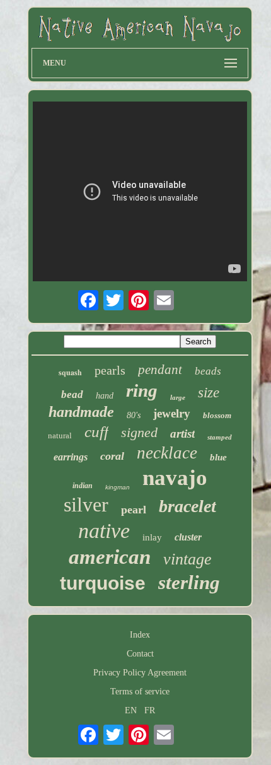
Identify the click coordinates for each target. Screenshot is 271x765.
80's (134, 415)
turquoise (103, 583)
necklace (167, 452)
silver (86, 504)
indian (82, 485)
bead (72, 394)
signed (139, 432)
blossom (217, 415)
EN (131, 710)
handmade (81, 412)
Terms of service (140, 691)
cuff (96, 431)
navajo (174, 477)
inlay (152, 537)
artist (182, 433)
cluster (188, 537)
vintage (187, 559)
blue (218, 457)
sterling (189, 582)
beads (208, 371)
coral (112, 456)
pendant (160, 369)
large (177, 397)
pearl (133, 509)
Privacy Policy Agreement (140, 672)
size (208, 392)
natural (60, 435)
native (104, 530)
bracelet (187, 506)
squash (70, 372)
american (110, 557)
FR (149, 710)
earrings (71, 457)
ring (142, 390)
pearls (110, 370)
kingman (117, 487)
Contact (140, 653)
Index (140, 634)
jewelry (171, 413)
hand (104, 395)
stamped (219, 437)
